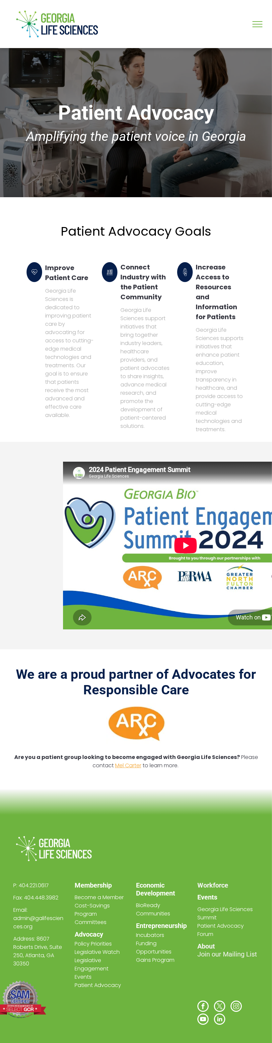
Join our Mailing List (227, 954)
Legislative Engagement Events (91, 968)
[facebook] (203, 1007)
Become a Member (99, 897)
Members (89, 885)
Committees (90, 922)
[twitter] (219, 1007)
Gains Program (155, 960)
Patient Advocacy (98, 985)
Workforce (212, 885)
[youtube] (203, 1020)
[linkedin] (219, 1020)
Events (207, 897)
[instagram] (236, 1007)
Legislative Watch (97, 952)
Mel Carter (128, 765)
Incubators (150, 935)
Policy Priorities (93, 944)
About (206, 946)
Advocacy (89, 934)
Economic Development (155, 889)
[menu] (257, 24)
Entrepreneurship (161, 926)
